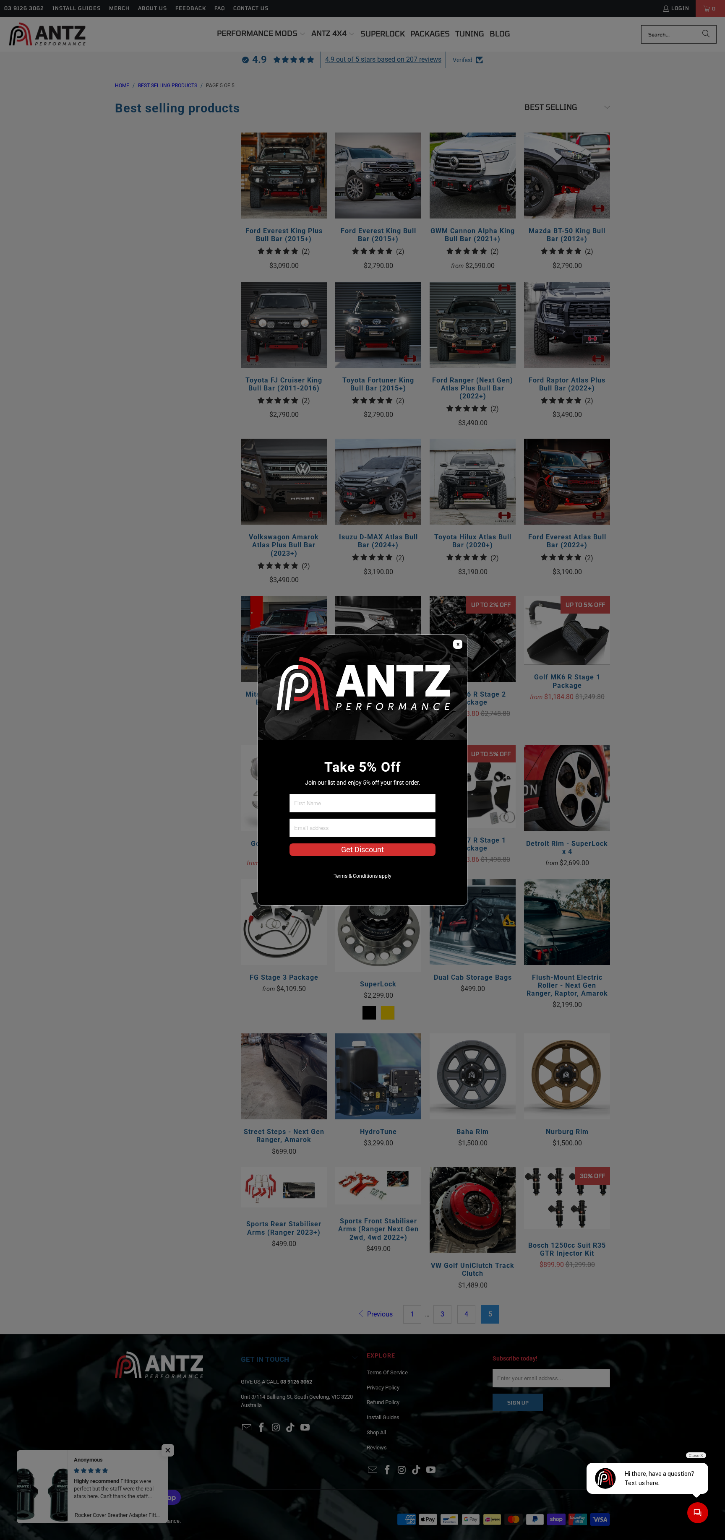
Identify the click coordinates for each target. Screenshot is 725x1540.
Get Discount (362, 849)
